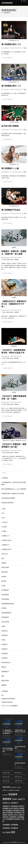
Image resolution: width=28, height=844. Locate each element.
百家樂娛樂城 (7, 3)
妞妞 (2, 558)
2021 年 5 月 (6, 772)
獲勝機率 (7, 798)
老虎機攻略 (4, 653)
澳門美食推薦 (5, 599)
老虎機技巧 (4, 644)
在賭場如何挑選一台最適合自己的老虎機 (12, 493)
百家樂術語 (4, 635)
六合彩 (3, 518)
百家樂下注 (21, 799)
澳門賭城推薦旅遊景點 (7, 604)
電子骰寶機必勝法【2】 (11, 44)
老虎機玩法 (4, 658)
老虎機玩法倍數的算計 (7, 502)
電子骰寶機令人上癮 (10, 168)
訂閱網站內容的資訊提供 (8, 699)
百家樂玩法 (4, 631)
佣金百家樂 (6, 787)
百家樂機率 (6, 825)
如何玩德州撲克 (14, 787)
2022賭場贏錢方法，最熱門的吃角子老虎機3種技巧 (13, 483)
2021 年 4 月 (6, 777)
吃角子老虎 (4, 554)
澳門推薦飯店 (5, 590)
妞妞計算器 (4, 572)
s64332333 (6, 48)
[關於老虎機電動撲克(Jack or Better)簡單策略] (6, 742)
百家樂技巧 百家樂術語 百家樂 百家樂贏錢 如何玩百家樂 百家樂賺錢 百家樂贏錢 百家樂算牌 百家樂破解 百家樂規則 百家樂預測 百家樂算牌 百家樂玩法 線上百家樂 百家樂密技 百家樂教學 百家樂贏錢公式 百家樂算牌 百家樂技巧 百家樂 (13, 813)
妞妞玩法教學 (5, 567)
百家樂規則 (6, 828)
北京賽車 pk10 (5, 536)
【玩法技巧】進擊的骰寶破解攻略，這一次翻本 (13, 397)
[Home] (1, 12)
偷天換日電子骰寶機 (10, 126)
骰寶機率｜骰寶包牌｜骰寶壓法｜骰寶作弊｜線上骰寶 (13, 252)
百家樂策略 (14, 825)
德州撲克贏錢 (16, 790)
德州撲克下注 (5, 790)
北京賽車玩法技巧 (6, 549)
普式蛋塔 (3, 581)
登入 (2, 695)
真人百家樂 (6, 832)
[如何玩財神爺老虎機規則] (18, 740)
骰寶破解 (16, 259)
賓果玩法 (3, 667)
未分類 (3, 585)
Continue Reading (8, 57)
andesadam (6, 257)
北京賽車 (3, 531)
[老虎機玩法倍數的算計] (18, 757)
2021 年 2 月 (18, 772)
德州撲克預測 (5, 794)
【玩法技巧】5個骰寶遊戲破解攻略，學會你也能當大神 (13, 351)
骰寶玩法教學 (10, 259)
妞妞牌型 (3, 563)
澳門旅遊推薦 (5, 594)
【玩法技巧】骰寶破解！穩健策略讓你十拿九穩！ (13, 445)
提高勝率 (12, 794)
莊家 (13, 832)
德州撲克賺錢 (11, 790)
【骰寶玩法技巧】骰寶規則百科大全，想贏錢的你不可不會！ (13, 304)
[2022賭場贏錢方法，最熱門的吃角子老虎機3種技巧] (6, 724)
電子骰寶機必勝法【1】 (11, 85)
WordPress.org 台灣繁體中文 (9, 706)
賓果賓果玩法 (5, 671)
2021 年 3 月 (6, 781)
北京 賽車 (4, 527)
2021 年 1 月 (18, 777)
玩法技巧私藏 (5, 622)
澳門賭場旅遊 (5, 617)
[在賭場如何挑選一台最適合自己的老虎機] (18, 724)
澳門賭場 (3, 608)
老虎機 (3, 640)
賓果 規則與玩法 (5, 662)
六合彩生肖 (4, 522)
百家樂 (3, 626)
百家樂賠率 (14, 828)
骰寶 (25, 48)
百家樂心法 (6, 803)
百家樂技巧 (14, 803)
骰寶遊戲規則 (7, 12)
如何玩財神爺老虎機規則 (8, 498)
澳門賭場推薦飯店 (6, 613)
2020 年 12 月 (18, 781)
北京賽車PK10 (5, 545)
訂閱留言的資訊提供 (7, 702)
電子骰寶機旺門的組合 (11, 210)
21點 (2, 513)
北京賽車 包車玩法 (6, 540)
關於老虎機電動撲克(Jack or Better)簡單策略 (13, 489)
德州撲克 (3, 576)
